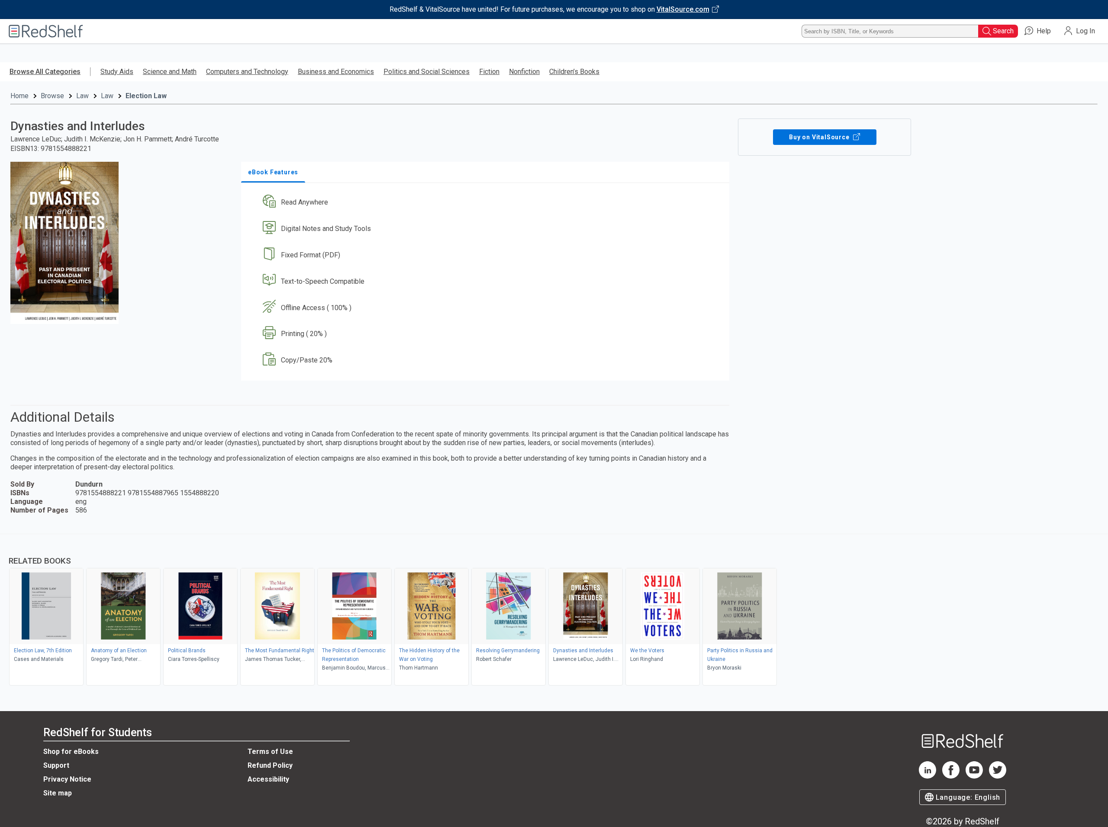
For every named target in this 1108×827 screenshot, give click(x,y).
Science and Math (169, 71)
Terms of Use (270, 751)
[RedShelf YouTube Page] (974, 776)
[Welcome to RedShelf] (45, 31)
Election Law (146, 96)
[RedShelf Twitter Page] (997, 776)
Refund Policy (270, 765)
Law (82, 96)
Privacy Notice (67, 779)
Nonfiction (524, 71)
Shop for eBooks (71, 751)
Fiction (489, 71)
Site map (57, 793)
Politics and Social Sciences (426, 71)
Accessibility (268, 779)
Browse (52, 96)
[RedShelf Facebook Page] (951, 776)
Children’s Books (574, 71)
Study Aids (116, 71)
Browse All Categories (45, 71)
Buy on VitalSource (820, 137)
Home (19, 96)
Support (56, 765)
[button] (487, 202)
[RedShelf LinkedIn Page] (927, 776)
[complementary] (554, 611)
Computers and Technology (247, 71)
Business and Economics (336, 71)
